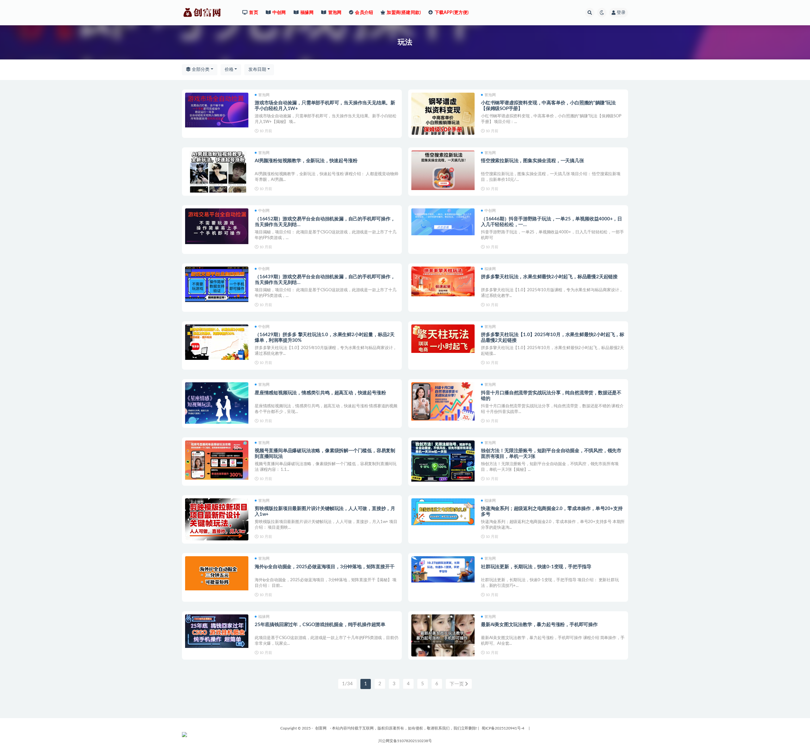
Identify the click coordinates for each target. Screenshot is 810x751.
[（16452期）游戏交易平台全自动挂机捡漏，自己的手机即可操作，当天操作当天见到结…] (216, 226)
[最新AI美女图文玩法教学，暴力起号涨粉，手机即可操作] (443, 643)
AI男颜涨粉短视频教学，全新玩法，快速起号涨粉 (306, 160)
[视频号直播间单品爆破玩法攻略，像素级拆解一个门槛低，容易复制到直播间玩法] (216, 460)
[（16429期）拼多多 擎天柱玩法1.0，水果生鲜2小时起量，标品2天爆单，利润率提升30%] (216, 342)
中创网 (264, 210)
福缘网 (490, 269)
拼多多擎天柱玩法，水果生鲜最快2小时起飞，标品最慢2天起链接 (549, 276)
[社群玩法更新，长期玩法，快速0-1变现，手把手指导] (443, 569)
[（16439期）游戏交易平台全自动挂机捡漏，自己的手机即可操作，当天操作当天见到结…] (216, 284)
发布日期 (257, 69)
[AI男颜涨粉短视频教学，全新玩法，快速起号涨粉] (216, 180)
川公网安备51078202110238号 (405, 741)
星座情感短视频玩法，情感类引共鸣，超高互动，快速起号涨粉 (320, 393)
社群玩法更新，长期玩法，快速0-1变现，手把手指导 (536, 566)
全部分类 (199, 69)
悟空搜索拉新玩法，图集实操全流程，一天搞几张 (532, 160)
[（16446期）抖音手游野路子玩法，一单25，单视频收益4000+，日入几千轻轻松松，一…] (443, 221)
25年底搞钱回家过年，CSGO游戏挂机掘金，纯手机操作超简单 (320, 624)
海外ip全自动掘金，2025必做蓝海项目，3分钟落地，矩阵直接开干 (324, 566)
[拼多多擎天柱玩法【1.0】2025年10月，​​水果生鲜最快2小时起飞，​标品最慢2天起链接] (443, 338)
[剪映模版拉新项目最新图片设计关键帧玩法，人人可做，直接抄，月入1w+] (216, 519)
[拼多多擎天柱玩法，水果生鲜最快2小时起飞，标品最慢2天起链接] (443, 281)
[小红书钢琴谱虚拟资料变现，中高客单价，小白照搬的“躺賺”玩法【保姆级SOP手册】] (443, 116)
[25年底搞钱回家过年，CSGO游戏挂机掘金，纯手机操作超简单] (216, 631)
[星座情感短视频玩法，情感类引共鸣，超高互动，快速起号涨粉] (216, 403)
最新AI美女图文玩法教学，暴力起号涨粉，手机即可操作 (539, 624)
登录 (621, 12)
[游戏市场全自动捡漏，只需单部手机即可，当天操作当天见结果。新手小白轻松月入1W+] (216, 110)
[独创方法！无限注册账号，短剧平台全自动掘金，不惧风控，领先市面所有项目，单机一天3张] (443, 461)
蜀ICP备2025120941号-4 (503, 728)
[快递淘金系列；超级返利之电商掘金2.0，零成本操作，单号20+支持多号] (443, 511)
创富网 (321, 728)
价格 (229, 69)
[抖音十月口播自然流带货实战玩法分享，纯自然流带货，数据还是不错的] (443, 401)
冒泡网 (264, 95)
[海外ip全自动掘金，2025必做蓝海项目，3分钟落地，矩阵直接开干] (216, 573)
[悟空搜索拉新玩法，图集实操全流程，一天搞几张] (443, 170)
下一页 (457, 684)
